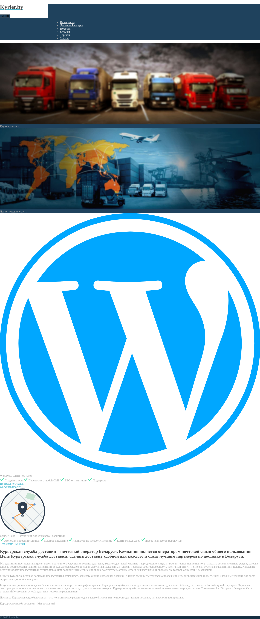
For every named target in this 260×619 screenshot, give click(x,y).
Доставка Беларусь (71, 25)
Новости (65, 28)
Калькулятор (67, 22)
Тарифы (65, 34)
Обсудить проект (10, 486)
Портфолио (7, 483)
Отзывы (65, 31)
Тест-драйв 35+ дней (12, 543)
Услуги (64, 38)
